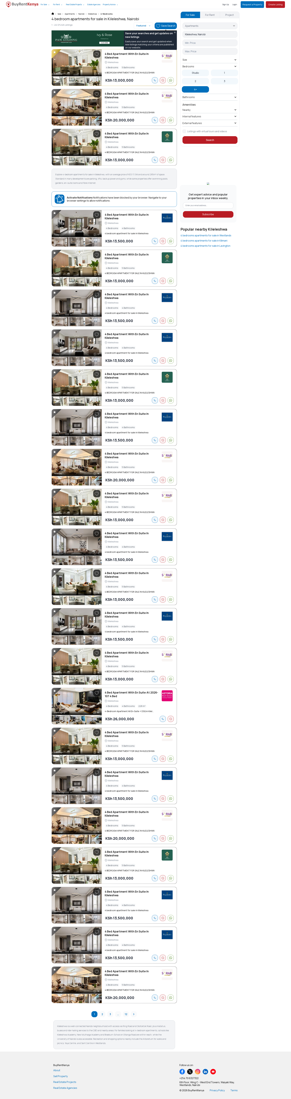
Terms (234, 1090)
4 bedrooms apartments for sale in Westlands (206, 235)
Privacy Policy (217, 1090)
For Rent (56, 4)
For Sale (44, 4)
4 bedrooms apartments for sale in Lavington (205, 245)
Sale (59, 14)
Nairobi (81, 14)
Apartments (70, 14)
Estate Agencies (93, 4)
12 (126, 1014)
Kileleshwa (92, 14)
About (56, 1070)
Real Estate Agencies (65, 1088)
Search (210, 140)
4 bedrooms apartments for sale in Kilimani (204, 240)
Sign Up (225, 4)
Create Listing (275, 4)
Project (229, 15)
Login (234, 4)
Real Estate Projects (74, 4)
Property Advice (109, 4)
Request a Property (252, 4)
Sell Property (60, 1076)
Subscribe (208, 214)
